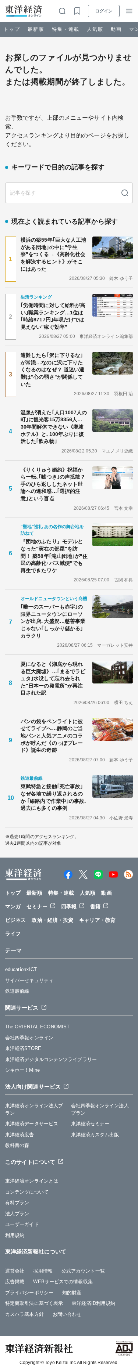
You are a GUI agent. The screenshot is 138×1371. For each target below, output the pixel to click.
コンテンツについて (27, 1192)
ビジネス (15, 920)
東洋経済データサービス (31, 1123)
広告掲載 (14, 1281)
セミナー (36, 906)
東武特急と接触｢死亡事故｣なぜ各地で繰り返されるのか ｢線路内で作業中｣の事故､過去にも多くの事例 (54, 797)
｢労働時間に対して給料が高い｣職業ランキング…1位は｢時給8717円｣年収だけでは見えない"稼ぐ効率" (53, 316)
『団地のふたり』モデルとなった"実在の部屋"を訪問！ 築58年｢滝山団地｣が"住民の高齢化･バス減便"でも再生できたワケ (54, 555)
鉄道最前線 (17, 991)
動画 (116, 29)
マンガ (13, 906)
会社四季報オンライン (29, 1037)
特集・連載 (65, 29)
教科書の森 (17, 1145)
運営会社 (14, 1271)
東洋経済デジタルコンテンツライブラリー (51, 1059)
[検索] (125, 193)
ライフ (13, 934)
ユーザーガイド (22, 1224)
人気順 (95, 29)
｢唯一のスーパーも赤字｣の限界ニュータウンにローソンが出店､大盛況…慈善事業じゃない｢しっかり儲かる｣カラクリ (53, 621)
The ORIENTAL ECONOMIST (37, 1026)
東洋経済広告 (19, 1134)
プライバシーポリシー (29, 1292)
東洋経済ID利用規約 (93, 1303)
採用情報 (42, 1271)
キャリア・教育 (97, 920)
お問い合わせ (67, 1314)
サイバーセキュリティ (29, 980)
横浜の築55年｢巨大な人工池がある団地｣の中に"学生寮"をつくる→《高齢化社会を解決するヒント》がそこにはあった (53, 254)
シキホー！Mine (22, 1070)
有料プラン (17, 1202)
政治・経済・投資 (52, 920)
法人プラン (17, 1213)
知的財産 (71, 1292)
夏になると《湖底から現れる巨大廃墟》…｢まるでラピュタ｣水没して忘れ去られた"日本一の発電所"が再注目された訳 (53, 678)
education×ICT (21, 969)
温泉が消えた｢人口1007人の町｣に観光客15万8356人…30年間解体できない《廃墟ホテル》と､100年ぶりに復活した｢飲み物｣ (54, 427)
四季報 (69, 906)
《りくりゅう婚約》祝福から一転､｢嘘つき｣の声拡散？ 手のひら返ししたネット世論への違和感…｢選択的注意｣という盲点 (54, 484)
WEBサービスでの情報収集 (62, 1281)
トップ (12, 29)
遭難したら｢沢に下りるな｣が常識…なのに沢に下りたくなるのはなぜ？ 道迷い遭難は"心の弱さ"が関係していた (52, 369)
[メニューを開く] (129, 11)
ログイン (104, 11)
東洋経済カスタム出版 (95, 1134)
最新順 (36, 29)
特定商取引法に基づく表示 (34, 1303)
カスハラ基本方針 (24, 1314)
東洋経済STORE (23, 1048)
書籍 (95, 906)
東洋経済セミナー (90, 1123)
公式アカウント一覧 (83, 1271)
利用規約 (14, 1235)
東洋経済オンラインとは (31, 1181)
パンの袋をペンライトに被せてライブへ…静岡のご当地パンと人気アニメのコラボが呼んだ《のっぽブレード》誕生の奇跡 (52, 735)
